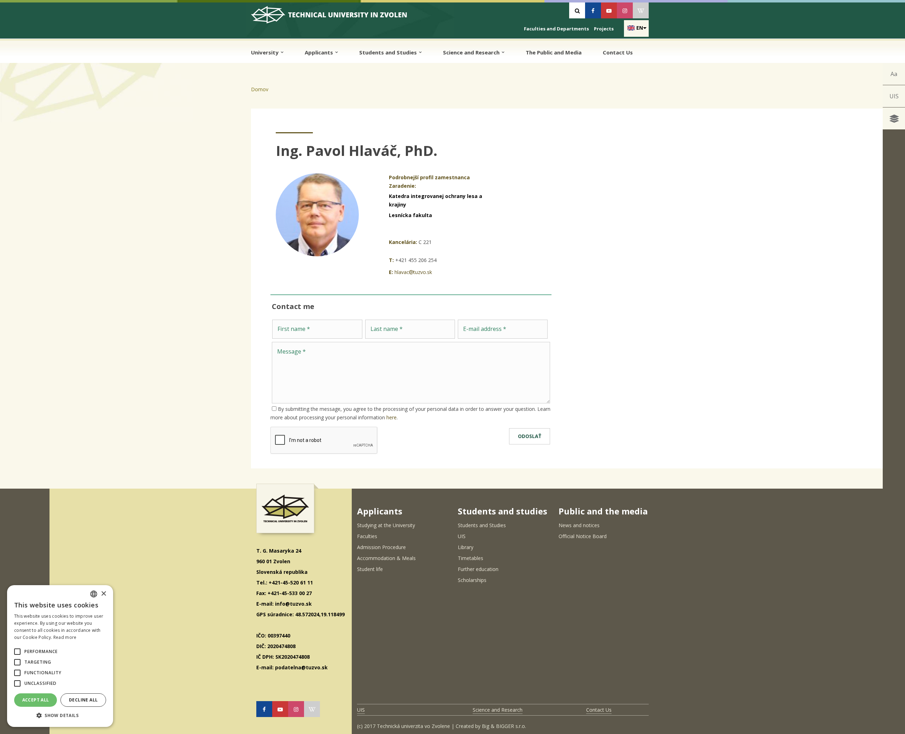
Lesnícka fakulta (410, 215)
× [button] (103, 593)
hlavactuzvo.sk (413, 272)
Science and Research (472, 52)
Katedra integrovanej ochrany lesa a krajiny (435, 200)
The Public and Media (554, 52)
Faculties (367, 536)
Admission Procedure (381, 547)
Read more (65, 637)
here (391, 417)
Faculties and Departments (556, 28)
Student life (370, 569)
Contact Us (618, 52)
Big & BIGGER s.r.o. (504, 726)
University (265, 52)
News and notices (579, 525)
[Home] (334, 17)
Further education (478, 569)
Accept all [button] (35, 700)
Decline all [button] (83, 700)
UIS (894, 96)
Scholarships (472, 580)
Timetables (470, 558)
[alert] (60, 656)
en (639, 27)
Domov (259, 89)
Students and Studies (388, 52)
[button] (17, 652)
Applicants (319, 52)
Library (465, 547)
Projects (604, 28)
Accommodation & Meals (386, 558)
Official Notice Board (583, 536)
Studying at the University (386, 525)
